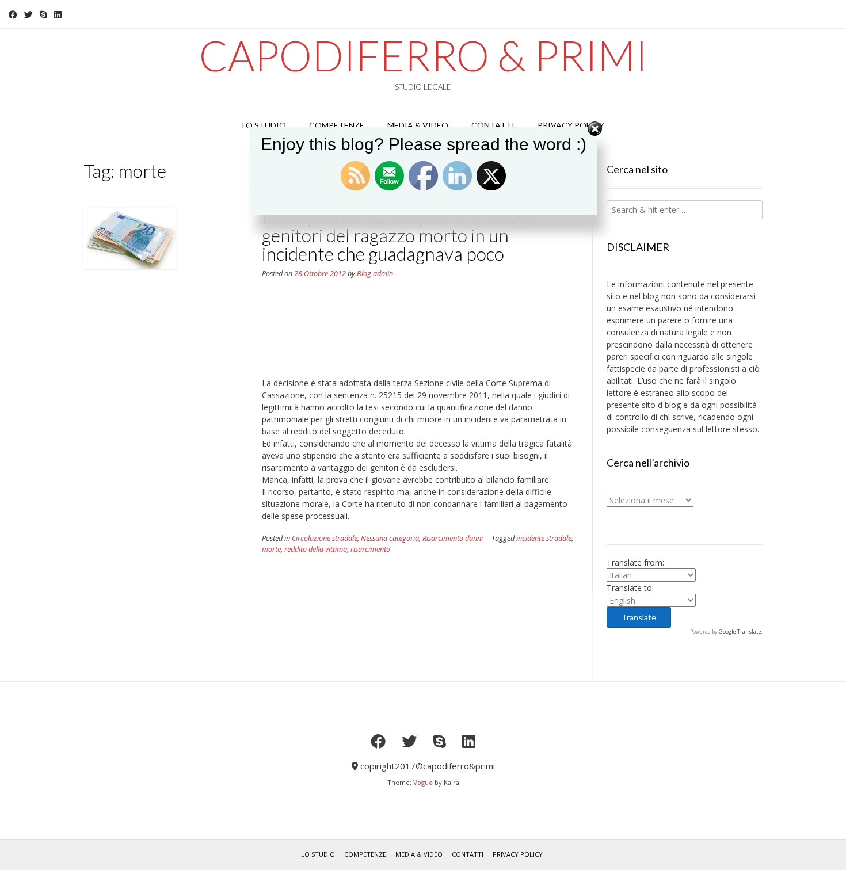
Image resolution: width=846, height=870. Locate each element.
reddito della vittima (315, 549)
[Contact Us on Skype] (43, 14)
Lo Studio (318, 854)
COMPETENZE (365, 854)
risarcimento (370, 549)
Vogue (423, 782)
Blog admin (375, 273)
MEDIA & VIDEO (419, 854)
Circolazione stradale (324, 538)
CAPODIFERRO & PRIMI (423, 55)
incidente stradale (543, 538)
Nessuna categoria (390, 538)
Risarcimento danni (452, 538)
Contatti (467, 854)
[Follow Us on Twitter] (28, 14)
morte (271, 549)
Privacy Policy (518, 854)
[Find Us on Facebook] (13, 14)
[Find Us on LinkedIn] (58, 14)
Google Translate (740, 631)
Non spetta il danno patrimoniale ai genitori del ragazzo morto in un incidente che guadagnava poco (398, 235)
